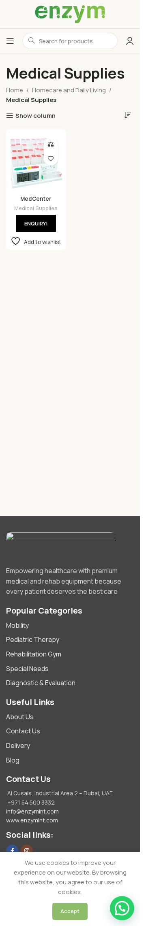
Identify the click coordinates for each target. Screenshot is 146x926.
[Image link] (70, 545)
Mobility (17, 625)
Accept (69, 911)
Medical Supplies (36, 208)
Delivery (18, 745)
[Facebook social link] (12, 851)
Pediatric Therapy (32, 639)
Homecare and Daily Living (69, 90)
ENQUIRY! (36, 223)
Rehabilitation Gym (33, 654)
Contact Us (23, 730)
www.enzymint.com (32, 820)
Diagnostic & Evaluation (40, 682)
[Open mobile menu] (10, 41)
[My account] (130, 41)
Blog (12, 760)
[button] (122, 908)
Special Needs (27, 668)
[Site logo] (70, 14)
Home (14, 90)
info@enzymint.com (32, 811)
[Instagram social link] (27, 851)
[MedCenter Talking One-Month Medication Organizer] (36, 162)
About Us (20, 716)
